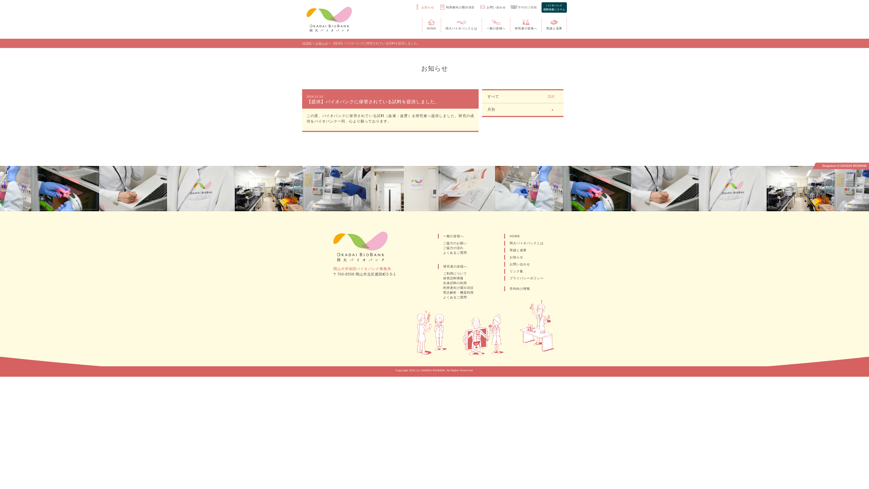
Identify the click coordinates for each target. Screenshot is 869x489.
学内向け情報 (520, 288)
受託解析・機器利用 (458, 292)
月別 (491, 109)
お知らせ (516, 257)
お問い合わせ (520, 264)
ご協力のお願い (455, 243)
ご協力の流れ (453, 248)
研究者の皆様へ (455, 266)
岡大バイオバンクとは (527, 243)
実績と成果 (518, 250)
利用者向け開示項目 (458, 288)
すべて (520, 96)
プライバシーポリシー (527, 278)
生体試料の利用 (455, 283)
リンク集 (516, 271)
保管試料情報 (453, 278)
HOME (515, 236)
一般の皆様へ (453, 236)
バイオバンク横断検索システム (554, 7)
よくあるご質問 (455, 252)
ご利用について (455, 273)
